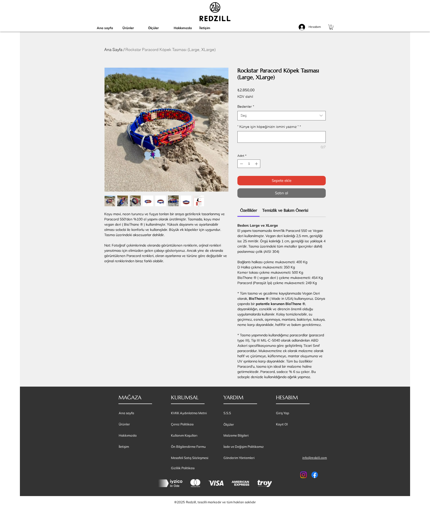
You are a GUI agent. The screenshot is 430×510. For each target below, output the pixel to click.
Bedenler (245, 106)
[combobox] (281, 115)
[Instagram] (303, 474)
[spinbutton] (249, 164)
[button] (331, 27)
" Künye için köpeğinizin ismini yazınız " (269, 126)
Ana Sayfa (113, 49)
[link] (248, 210)
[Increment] (257, 164)
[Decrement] (241, 164)
